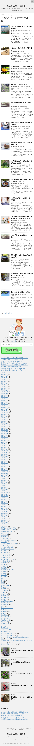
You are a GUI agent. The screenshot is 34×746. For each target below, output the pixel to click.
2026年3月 (4, 374)
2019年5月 (4, 501)
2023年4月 (4, 423)
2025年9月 (4, 379)
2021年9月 (4, 456)
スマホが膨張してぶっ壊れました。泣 (12, 359)
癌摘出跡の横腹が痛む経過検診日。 (11, 366)
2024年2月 (4, 405)
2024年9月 (4, 395)
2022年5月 (4, 442)
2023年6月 (4, 419)
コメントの (6, 629)
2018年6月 (4, 516)
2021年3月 (4, 466)
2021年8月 (4, 457)
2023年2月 (4, 426)
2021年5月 (4, 463)
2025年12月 (4, 376)
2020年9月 (4, 477)
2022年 (7, 15)
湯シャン (4, 599)
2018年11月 (4, 511)
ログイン (4, 626)
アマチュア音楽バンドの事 (9, 543)
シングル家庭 (15, 222)
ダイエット (4, 550)
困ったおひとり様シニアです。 (20, 84)
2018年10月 (4, 513)
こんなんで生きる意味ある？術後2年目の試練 (14, 358)
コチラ (14, 341)
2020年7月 (4, 480)
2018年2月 (4, 523)
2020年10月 (4, 475)
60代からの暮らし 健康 (26, 30)
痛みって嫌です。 (6, 644)
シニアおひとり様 (24, 53)
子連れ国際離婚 (23, 222)
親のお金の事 (5, 616)
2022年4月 (4, 444)
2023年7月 (4, 417)
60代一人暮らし (16, 33)
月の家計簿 (13, 32)
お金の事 (4, 536)
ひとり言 (4, 542)
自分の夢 (4, 613)
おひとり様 (22, 86)
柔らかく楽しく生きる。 (17, 6)
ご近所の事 (4, 538)
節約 (2, 606)
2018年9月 (4, 515)
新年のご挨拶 (5, 585)
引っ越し (4, 575)
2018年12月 (4, 510)
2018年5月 (4, 518)
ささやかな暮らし (24, 33)
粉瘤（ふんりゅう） (7, 608)
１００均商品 (15, 279)
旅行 (2, 587)
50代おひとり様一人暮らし (9, 528)
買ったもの (27, 259)
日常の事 (28, 86)
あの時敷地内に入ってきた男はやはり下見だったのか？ (21, 162)
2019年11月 (4, 494)
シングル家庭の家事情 (7, 547)
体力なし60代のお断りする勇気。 (21, 292)
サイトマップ (18, 728)
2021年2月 (4, 468)
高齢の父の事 (5, 623)
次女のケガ (4, 594)
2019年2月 (4, 506)
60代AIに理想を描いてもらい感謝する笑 (13, 368)
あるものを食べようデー (8, 533)
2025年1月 (4, 390)
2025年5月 (4, 383)
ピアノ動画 (4, 552)
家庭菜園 (4, 573)
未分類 (3, 592)
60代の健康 (15, 297)
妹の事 (3, 564)
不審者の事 (4, 557)
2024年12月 (4, 391)
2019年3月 (4, 504)
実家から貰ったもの (7, 569)
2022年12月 (4, 430)
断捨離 (3, 583)
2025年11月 (4, 378)
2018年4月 (4, 520)
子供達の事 (22, 126)
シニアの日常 (24, 166)
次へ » (12, 313)
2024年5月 (4, 400)
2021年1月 (4, 470)
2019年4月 (4, 503)
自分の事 (22, 52)
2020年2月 (4, 489)
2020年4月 (4, 485)
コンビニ (4, 545)
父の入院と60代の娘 (7, 601)
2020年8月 (4, 478)
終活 (2, 609)
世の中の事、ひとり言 (7, 559)
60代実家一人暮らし (7, 531)
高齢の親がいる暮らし (17, 71)
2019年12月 (4, 492)
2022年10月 (4, 433)
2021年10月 (4, 454)
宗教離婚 (4, 568)
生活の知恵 (4, 604)
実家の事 (28, 165)
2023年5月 (4, 421)
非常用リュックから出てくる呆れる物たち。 (14, 365)
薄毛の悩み (4, 615)
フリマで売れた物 (6, 554)
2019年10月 (4, 496)
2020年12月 (4, 471)
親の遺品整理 (5, 618)
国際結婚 (4, 562)
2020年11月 (4, 473)
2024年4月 (4, 402)
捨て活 (3, 580)
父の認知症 (4, 602)
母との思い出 (5, 597)
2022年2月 (4, 447)
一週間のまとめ (23, 106)
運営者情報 (21, 729)
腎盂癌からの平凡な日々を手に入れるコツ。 (14, 363)
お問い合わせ (10, 728)
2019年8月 (4, 499)
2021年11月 (4, 452)
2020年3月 (4, 487)
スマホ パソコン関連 (7, 549)
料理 (2, 582)
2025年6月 (4, 381)
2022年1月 (4, 449)
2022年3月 (4, 445)
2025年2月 (4, 388)
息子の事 (4, 576)
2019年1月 (4, 508)
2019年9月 (4, 497)
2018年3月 (4, 522)
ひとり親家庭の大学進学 (8, 540)
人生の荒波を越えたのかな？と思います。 (13, 370)
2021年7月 (4, 459)
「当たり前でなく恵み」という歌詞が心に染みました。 (21, 143)
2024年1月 (4, 407)
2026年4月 (4, 372)
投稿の (4, 628)
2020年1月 (4, 490)
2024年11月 (4, 393)
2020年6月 (4, 482)
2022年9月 (4, 435)
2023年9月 (4, 414)
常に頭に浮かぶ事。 (7, 633)
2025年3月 (4, 386)
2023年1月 (4, 428)
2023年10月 (4, 412)
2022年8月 (4, 437)
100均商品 (22, 277)
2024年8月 (4, 397)
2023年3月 (4, 424)
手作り (3, 578)
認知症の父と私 (23, 68)
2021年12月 (4, 450)
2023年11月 (4, 411)
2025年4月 (4, 384)
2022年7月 (4, 438)
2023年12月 (4, 409)
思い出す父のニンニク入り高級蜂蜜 (21, 66)
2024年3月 (4, 404)
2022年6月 (4, 440)
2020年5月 (4, 483)
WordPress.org (5, 631)
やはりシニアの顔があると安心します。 (13, 361)
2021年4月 (4, 464)
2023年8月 (4, 416)
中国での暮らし (5, 561)
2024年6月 (4, 398)
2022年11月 (4, 431)
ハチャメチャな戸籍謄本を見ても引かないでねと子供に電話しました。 (21, 217)
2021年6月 (4, 461)
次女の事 (4, 595)
